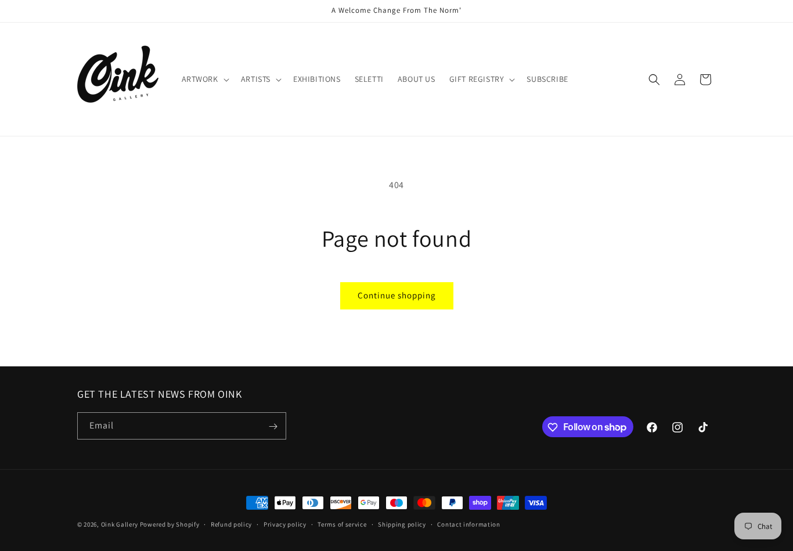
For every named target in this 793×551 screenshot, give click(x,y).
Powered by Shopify (170, 524)
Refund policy (231, 524)
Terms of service (342, 524)
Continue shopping (397, 295)
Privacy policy (285, 524)
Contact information (468, 524)
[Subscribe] (273, 426)
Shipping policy (402, 524)
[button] (204, 79)
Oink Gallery (120, 524)
